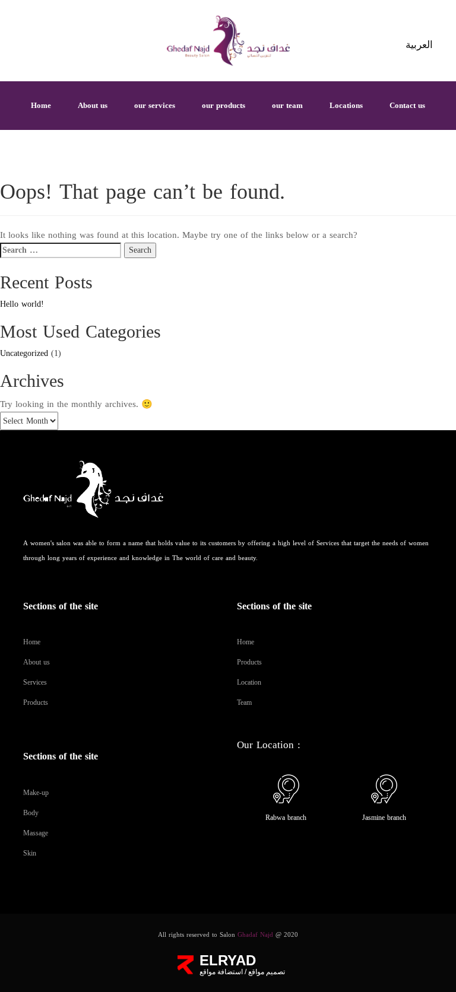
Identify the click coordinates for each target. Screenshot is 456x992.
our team (287, 105)
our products (223, 105)
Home (41, 105)
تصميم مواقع (265, 972)
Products (35, 702)
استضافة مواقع (221, 972)
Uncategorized (24, 353)
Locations (346, 105)
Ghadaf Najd (255, 935)
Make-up (36, 792)
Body (31, 812)
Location (249, 682)
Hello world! (22, 304)
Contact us (407, 105)
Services (35, 682)
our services (154, 105)
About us (92, 105)
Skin (29, 853)
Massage (35, 833)
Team (244, 702)
